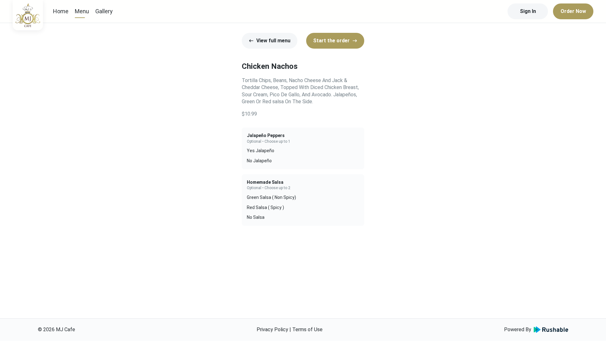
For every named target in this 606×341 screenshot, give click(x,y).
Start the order (331, 41)
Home (60, 11)
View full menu (273, 41)
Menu (82, 11)
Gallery (104, 11)
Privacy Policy (272, 329)
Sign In (528, 11)
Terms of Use (307, 329)
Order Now (573, 11)
